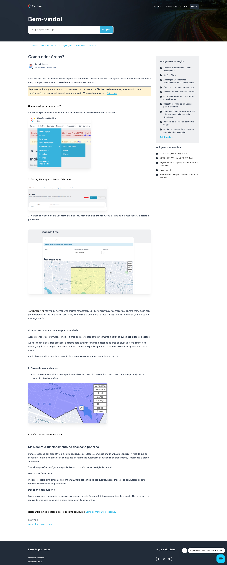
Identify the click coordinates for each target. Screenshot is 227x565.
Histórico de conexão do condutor (178, 91)
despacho (33, 524)
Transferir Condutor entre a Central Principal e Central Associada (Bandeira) (179, 114)
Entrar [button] (194, 6)
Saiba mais (112, 93)
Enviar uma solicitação (177, 6)
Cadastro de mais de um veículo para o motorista (177, 105)
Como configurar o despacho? (173, 153)
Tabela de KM (165, 170)
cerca (49, 524)
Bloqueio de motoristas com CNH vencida (178, 123)
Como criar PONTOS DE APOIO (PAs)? (177, 158)
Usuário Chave (170, 75)
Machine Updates (36, 557)
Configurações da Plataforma (72, 45)
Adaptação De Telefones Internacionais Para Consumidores (178, 81)
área (42, 524)
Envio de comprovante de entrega (178, 87)
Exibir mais (165, 137)
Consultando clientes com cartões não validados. (178, 98)
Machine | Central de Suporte (43, 45)
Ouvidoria (157, 6)
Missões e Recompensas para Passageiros (177, 69)
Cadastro (92, 45)
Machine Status (35, 561)
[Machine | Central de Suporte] (35, 7)
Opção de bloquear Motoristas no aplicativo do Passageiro (178, 131)
